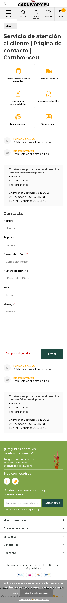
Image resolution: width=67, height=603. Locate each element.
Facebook (7, 481)
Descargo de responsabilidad (18, 102)
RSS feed (54, 565)
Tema (8, 287)
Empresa (9, 237)
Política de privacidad (48, 101)
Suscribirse (52, 502)
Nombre (9, 220)
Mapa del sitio (34, 568)
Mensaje (9, 304)
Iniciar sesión (36, 17)
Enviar (52, 353)
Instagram (15, 481)
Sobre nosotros (48, 124)
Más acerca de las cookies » (34, 599)
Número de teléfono (16, 270)
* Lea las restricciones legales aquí (22, 509)
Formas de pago (18, 124)
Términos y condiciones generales (18, 80)
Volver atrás (4, 3)
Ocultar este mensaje (36, 593)
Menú (8, 16)
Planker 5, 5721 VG (24, 138)
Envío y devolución (49, 78)
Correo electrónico (16, 254)
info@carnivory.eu (23, 150)
